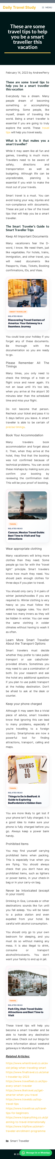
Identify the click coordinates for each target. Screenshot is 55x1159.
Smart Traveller (19, 1140)
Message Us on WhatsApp (38, 1153)
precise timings (15, 427)
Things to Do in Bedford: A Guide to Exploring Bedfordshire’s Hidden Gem (25, 799)
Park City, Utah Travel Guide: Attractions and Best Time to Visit (25, 1012)
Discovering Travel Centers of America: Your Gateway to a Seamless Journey (26, 323)
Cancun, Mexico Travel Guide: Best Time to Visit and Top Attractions (26, 535)
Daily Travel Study (19, 7)
